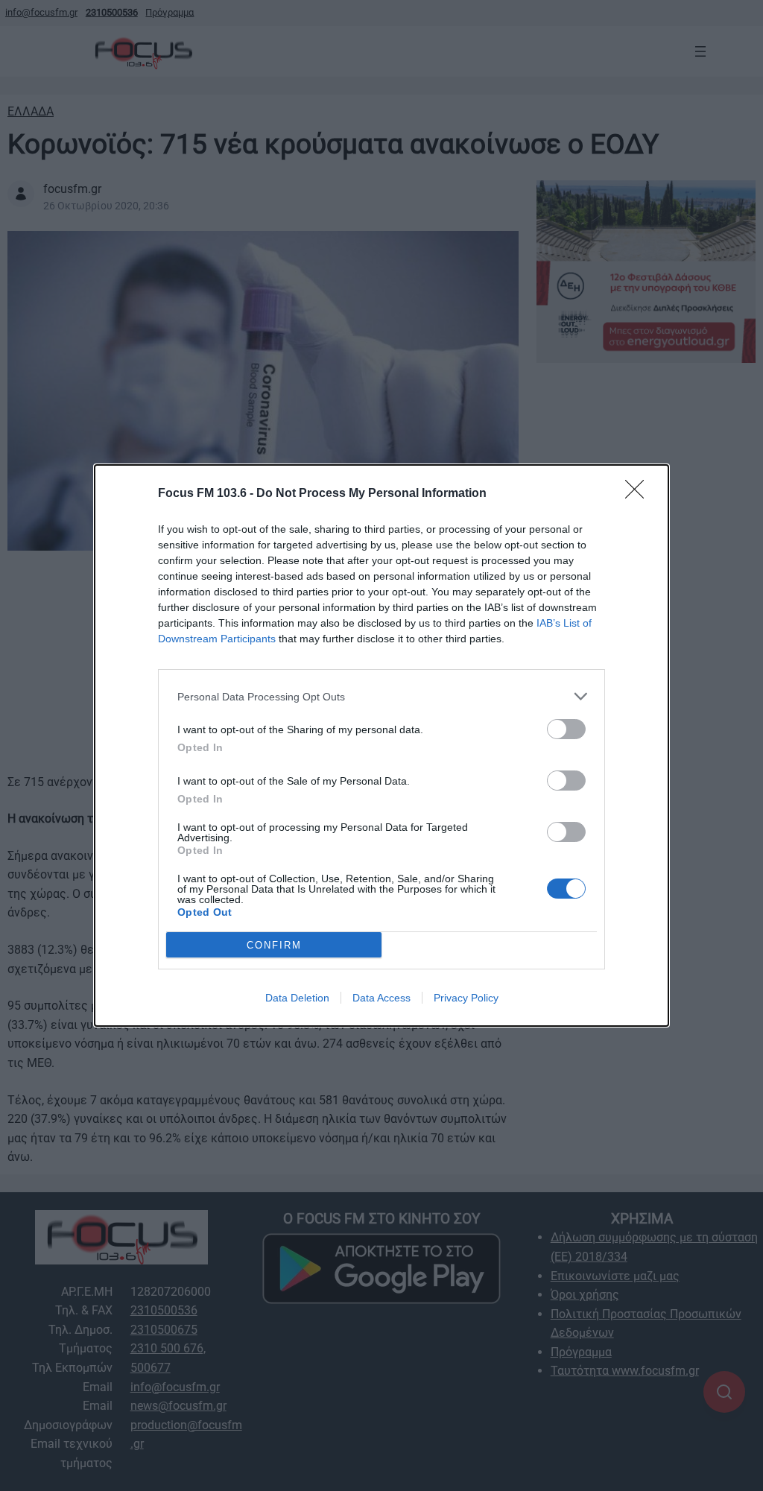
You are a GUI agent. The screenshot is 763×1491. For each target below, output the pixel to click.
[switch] (566, 729)
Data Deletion (297, 998)
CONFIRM (274, 945)
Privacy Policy (466, 998)
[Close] (639, 494)
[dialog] (381, 745)
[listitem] (381, 696)
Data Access (381, 998)
